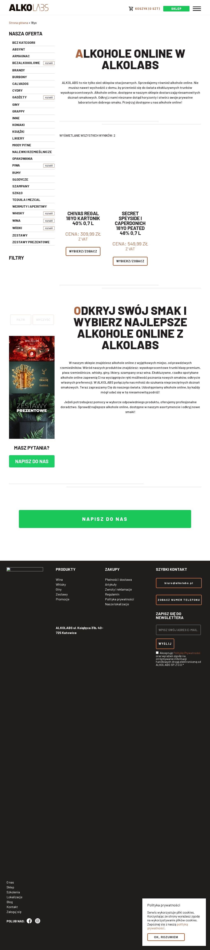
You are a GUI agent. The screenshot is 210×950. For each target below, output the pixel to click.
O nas (10, 882)
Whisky (61, 584)
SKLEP (176, 8)
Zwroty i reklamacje (118, 589)
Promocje (62, 599)
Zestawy (62, 594)
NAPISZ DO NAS (31, 461)
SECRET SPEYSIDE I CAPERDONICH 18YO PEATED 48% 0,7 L (130, 223)
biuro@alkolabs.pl (178, 583)
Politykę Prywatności (186, 653)
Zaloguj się (14, 911)
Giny (59, 589)
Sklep (10, 887)
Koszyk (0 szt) (147, 8)
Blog (10, 902)
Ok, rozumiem (166, 937)
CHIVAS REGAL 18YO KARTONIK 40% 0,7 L (83, 218)
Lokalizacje (14, 897)
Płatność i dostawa (118, 579)
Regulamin (112, 594)
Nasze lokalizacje (117, 604)
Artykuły (110, 584)
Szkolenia (13, 892)
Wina (59, 579)
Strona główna (18, 23)
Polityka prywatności (119, 599)
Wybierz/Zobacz (83, 251)
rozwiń (49, 63)
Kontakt (12, 906)
